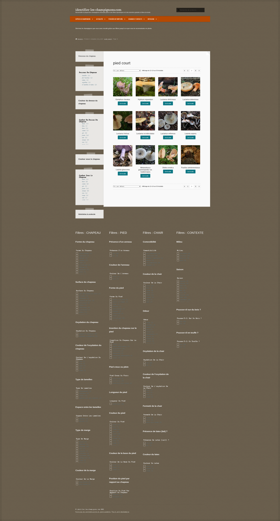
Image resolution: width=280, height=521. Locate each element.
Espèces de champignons (82, 19)
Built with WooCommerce (120, 512)
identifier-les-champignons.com (98, 9)
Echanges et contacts (135, 19)
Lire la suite (123, 103)
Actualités (99, 19)
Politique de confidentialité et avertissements (93, 512)
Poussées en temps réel (115, 19)
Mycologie (151, 19)
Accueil (80, 39)
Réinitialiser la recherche (86, 214)
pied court (108, 39)
